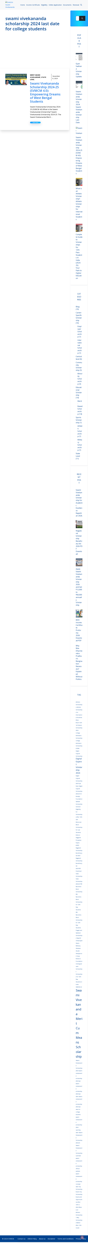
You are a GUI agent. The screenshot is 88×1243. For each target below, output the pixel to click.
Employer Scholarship (79, 331)
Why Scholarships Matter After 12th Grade (79, 1223)
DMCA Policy (32, 1239)
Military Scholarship (79, 445)
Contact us (21, 1239)
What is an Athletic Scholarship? (79, 1212)
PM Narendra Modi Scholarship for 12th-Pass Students (79, 902)
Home (22, 5)
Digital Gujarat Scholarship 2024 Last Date (79, 781)
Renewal (76, 5)
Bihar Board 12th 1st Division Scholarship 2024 (79, 725)
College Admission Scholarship (79, 735)
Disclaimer (51, 1239)
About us (42, 1239)
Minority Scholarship (79, 378)
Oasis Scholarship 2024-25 (79, 881)
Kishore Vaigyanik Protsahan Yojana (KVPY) (78, 840)
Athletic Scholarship (79, 431)
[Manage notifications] (82, 1237)
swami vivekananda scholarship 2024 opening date (79, 1124)
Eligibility (44, 5)
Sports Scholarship (79, 420)
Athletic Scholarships (79, 704)
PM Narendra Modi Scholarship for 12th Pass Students (79, 920)
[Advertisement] (35, 53)
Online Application (55, 5)
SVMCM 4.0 (79, 987)
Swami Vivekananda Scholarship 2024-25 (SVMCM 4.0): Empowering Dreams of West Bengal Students (45, 92)
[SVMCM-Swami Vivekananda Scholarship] (9, 5)
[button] (81, 5)
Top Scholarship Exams (79, 1189)
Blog (78, 306)
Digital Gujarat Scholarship (79, 753)
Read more (35, 122)
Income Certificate (33, 5)
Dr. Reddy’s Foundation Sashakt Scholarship (79, 799)
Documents (67, 5)
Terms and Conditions (65, 1239)
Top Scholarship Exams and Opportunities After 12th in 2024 (79, 1199)
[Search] (82, 18)
